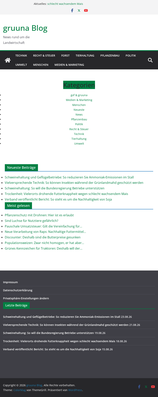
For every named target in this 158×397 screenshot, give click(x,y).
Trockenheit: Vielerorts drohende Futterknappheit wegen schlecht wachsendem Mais (66, 194)
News (79, 114)
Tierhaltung (85, 55)
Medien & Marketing (69, 65)
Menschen (40, 65)
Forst (65, 55)
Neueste (79, 110)
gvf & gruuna (79, 95)
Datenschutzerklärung (17, 290)
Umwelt (21, 65)
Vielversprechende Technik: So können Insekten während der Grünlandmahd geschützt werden (74, 183)
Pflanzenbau (109, 55)
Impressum (10, 282)
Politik (131, 55)
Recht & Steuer (44, 55)
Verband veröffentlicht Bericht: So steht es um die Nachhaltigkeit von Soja (58, 199)
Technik (21, 55)
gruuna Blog (25, 27)
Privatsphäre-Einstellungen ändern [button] (26, 298)
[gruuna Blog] (7, 60)
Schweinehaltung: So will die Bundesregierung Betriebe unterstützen (54, 188)
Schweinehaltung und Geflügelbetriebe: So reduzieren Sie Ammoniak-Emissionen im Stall (69, 177)
